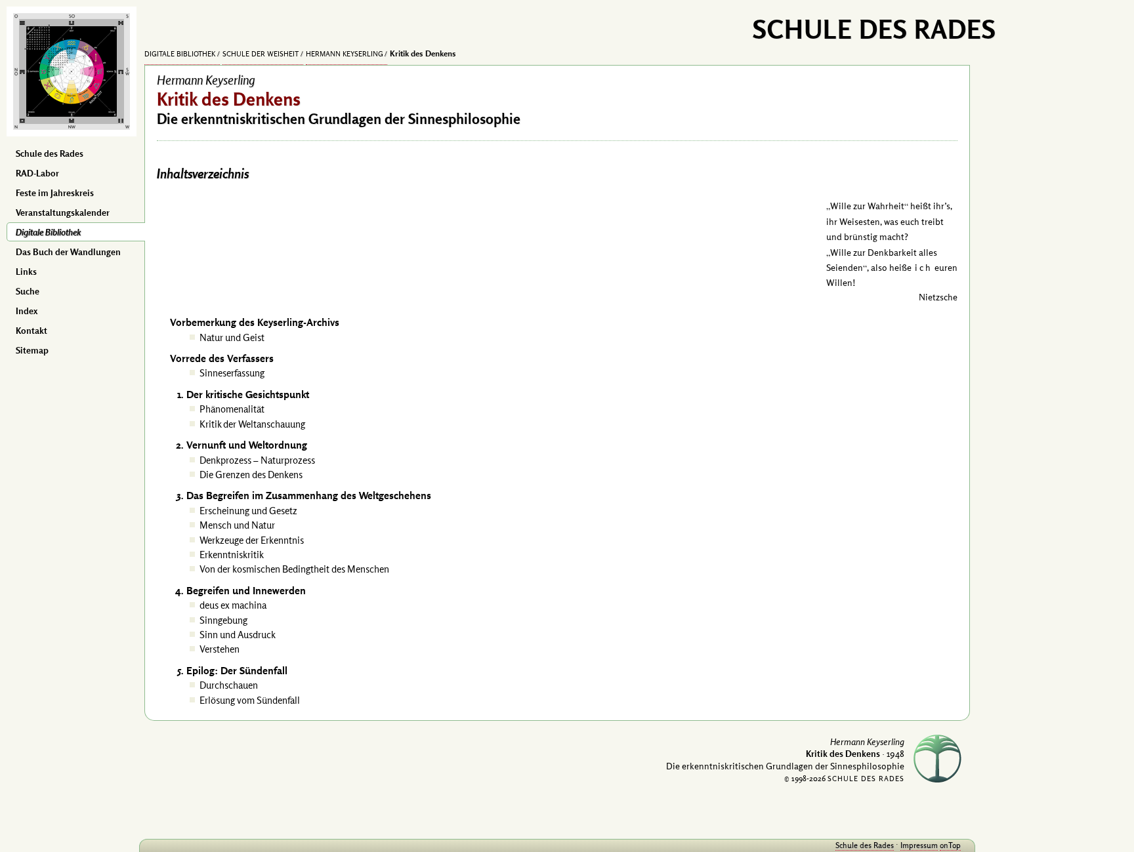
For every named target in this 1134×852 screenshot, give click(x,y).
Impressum (919, 845)
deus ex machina (233, 605)
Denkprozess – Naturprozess (257, 460)
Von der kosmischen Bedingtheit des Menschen (294, 569)
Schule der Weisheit (260, 53)
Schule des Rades (49, 153)
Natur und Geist (232, 337)
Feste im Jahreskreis (55, 193)
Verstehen (220, 649)
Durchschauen (229, 685)
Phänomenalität (232, 409)
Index (26, 311)
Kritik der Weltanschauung (252, 424)
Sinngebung (223, 620)
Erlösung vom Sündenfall (250, 700)
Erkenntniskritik (232, 554)
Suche (27, 291)
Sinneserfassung (232, 373)
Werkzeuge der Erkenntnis (252, 540)
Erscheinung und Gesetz (248, 510)
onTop (950, 845)
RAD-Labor (37, 173)
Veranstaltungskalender (63, 212)
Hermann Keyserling (344, 53)
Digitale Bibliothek (48, 232)
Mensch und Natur (237, 525)
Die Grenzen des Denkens (251, 474)
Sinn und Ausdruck (238, 634)
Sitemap (32, 350)
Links (26, 271)
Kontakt (31, 330)
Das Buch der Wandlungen (68, 252)
